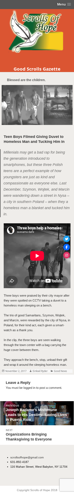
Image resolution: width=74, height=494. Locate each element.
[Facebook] (66, 247)
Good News (60, 371)
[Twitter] (66, 239)
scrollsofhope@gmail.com (27, 457)
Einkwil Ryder (40, 371)
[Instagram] (66, 255)
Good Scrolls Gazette (37, 69)
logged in (29, 387)
